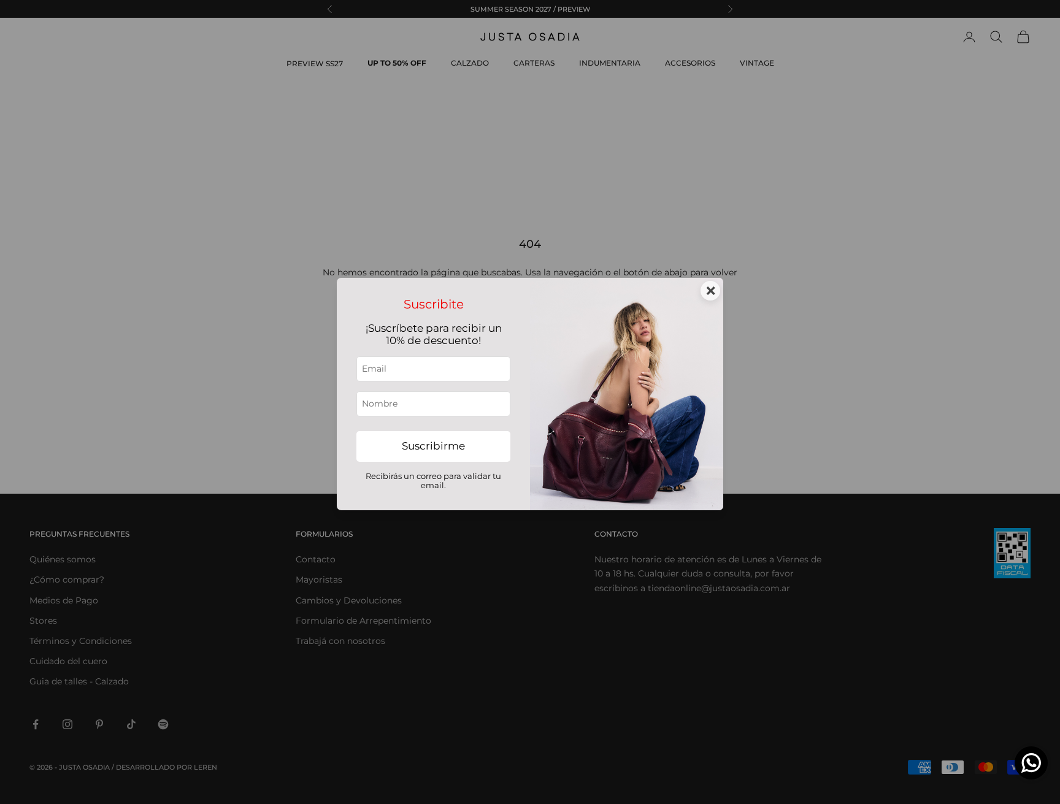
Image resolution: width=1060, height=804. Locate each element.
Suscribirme (433, 446)
